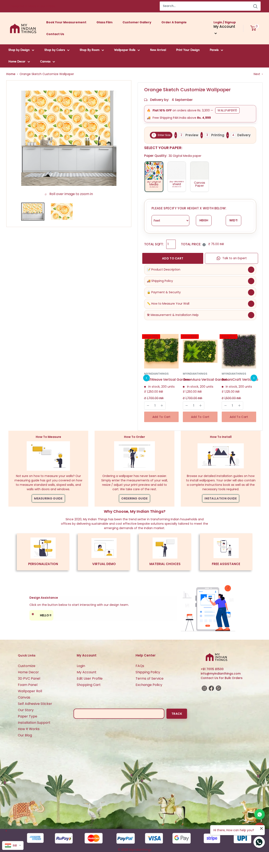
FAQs (140, 665)
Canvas (45, 61)
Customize (26, 665)
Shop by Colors (54, 50)
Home (10, 74)
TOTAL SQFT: (154, 244)
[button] (146, 378)
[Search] (255, 6)
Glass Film (104, 22)
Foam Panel (27, 684)
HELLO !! (41, 614)
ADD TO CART (172, 258)
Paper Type (27, 716)
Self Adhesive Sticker (35, 703)
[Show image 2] (61, 212)
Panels (214, 50)
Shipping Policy (148, 672)
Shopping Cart (89, 684)
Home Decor (16, 61)
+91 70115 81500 (212, 669)
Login (81, 665)
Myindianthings (156, 374)
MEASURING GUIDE (48, 498)
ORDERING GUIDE (134, 498)
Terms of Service (150, 678)
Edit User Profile (90, 678)
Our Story (26, 710)
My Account (86, 672)
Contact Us (55, 34)
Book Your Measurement (66, 22)
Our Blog (25, 735)
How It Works (29, 729)
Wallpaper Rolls (124, 50)
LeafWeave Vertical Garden (166, 379)
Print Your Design (188, 50)
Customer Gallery (137, 22)
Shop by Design (19, 50)
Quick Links (27, 655)
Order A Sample (174, 22)
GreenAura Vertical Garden (205, 379)
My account (224, 26)
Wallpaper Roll (30, 691)
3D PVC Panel (29, 678)
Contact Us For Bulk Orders (222, 678)
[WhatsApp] (259, 814)
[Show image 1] (32, 212)
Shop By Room (89, 50)
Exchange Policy (149, 684)
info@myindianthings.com (221, 673)
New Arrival (158, 50)
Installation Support (34, 722)
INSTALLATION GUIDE (220, 498)
